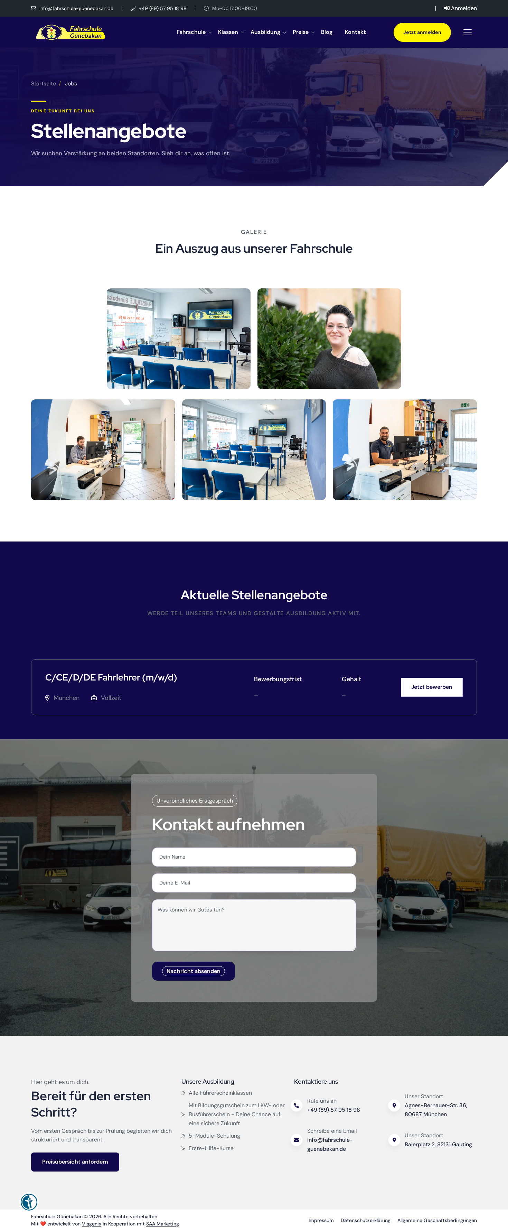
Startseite (43, 83)
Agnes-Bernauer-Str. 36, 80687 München (436, 1110)
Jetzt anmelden (422, 32)
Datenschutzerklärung (366, 1220)
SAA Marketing (162, 1224)
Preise (301, 32)
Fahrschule (191, 32)
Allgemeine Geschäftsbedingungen (437, 1220)
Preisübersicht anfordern (75, 1161)
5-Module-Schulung (214, 1135)
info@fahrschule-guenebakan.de (75, 8)
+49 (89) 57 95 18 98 (162, 8)
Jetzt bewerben (431, 687)
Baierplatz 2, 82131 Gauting (438, 1144)
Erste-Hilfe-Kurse (211, 1148)
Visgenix (91, 1224)
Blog (326, 32)
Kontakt (355, 32)
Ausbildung (265, 32)
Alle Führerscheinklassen (220, 1092)
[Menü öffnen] (467, 32)
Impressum (321, 1220)
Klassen (228, 32)
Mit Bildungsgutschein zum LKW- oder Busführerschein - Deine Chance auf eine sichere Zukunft (237, 1114)
